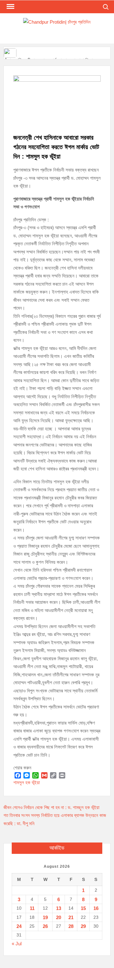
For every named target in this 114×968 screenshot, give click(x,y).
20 (58, 917)
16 (95, 908)
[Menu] (9, 6)
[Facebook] (17, 775)
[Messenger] (26, 775)
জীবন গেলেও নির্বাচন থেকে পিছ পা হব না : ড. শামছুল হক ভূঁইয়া (51, 807)
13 (58, 908)
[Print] (62, 775)
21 (70, 917)
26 (45, 926)
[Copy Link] (53, 775)
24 (19, 926)
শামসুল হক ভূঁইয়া (26, 782)
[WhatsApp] (35, 775)
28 (70, 926)
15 (83, 908)
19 (45, 917)
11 (32, 908)
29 (83, 926)
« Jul (17, 943)
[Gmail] (44, 775)
